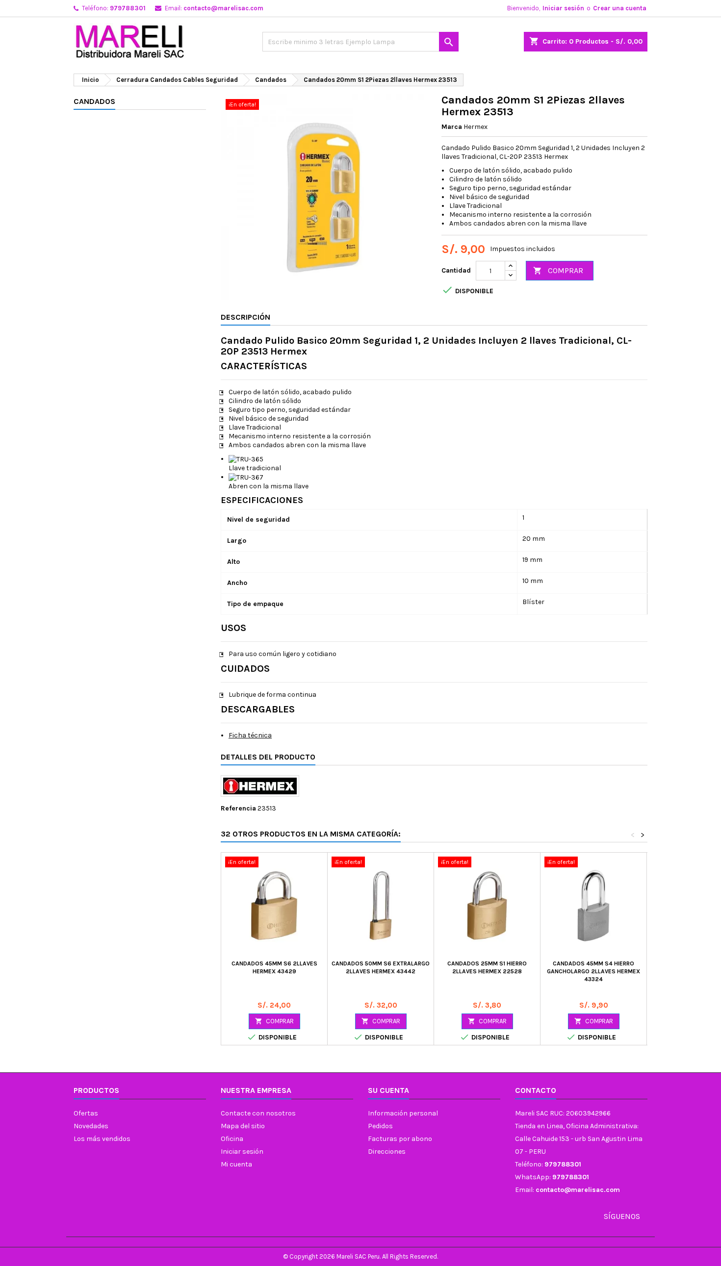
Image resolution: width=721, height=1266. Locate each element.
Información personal (403, 1113)
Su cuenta (388, 1090)
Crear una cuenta (619, 8)
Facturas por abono (400, 1139)
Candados (94, 101)
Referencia (238, 808)
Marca (451, 127)
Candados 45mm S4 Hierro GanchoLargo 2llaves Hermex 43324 (593, 971)
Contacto (535, 1090)
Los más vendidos (102, 1139)
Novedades (91, 1126)
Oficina (232, 1139)
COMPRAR (558, 270)
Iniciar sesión (563, 8)
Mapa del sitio (243, 1126)
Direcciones (387, 1151)
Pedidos (380, 1126)
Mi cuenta (236, 1164)
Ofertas (86, 1113)
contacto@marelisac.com (223, 8)
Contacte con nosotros (258, 1113)
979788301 (128, 8)
